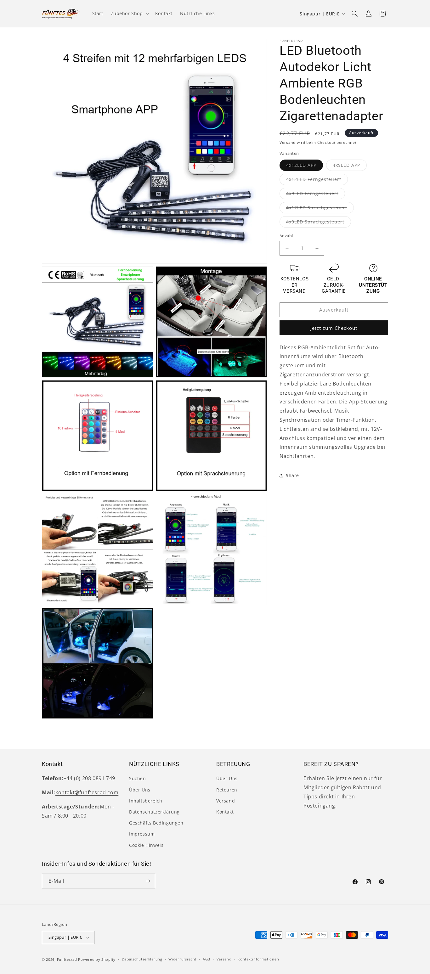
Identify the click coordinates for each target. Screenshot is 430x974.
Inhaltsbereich (145, 801)
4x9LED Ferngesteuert (315, 194)
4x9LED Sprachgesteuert (318, 223)
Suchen (137, 778)
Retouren (226, 790)
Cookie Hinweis (146, 845)
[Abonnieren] (148, 881)
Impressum (142, 834)
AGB (206, 959)
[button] (129, 13)
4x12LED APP (304, 166)
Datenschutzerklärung (154, 812)
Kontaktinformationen (258, 959)
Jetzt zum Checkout (333, 328)
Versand (288, 142)
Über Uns (139, 790)
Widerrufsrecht (182, 959)
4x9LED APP (350, 166)
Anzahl (286, 236)
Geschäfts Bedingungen (156, 823)
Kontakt (225, 812)
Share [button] (292, 476)
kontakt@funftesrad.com (86, 792)
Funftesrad (67, 959)
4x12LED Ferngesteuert (317, 180)
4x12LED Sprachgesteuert (320, 208)
